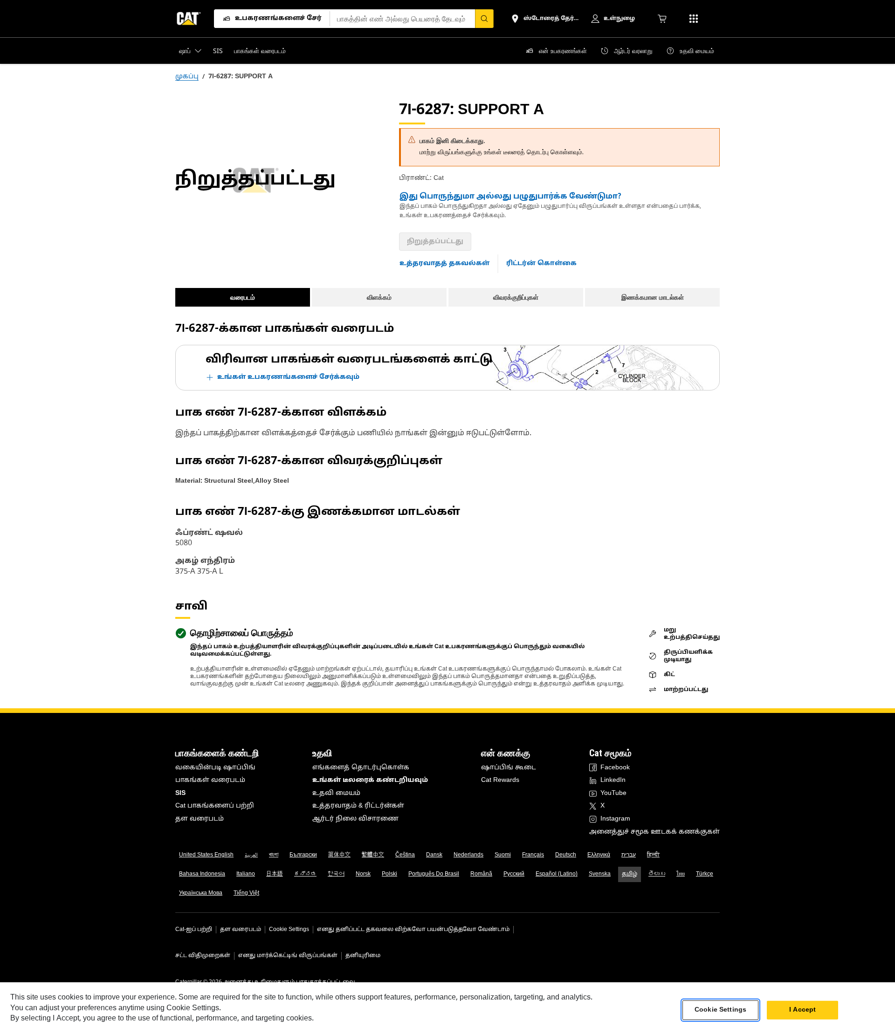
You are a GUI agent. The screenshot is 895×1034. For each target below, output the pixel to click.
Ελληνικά (598, 855)
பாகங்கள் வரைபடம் (210, 780)
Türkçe (704, 874)
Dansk (434, 855)
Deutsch (565, 855)
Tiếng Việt (246, 893)
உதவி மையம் (336, 793)
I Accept (802, 1010)
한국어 (336, 874)
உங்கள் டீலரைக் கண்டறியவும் (370, 780)
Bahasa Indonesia (202, 874)
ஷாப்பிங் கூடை (508, 768)
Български (303, 855)
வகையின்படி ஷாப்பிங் (215, 768)
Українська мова (200, 893)
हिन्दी (653, 855)
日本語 (274, 874)
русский (513, 874)
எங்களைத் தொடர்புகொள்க (360, 768)
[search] (484, 18)
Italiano (245, 874)
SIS (180, 793)
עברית (628, 855)
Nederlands (468, 855)
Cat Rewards (500, 780)
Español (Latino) (557, 874)
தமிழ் (629, 874)
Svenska (600, 874)
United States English (206, 855)
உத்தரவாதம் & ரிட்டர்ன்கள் (358, 806)
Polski (389, 874)
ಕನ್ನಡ (305, 874)
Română (481, 874)
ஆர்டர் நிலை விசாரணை (355, 819)
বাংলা (273, 855)
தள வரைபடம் (199, 819)
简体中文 (339, 855)
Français (533, 855)
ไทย (680, 874)
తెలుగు (656, 874)
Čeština (405, 855)
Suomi (503, 855)
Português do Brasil (433, 874)
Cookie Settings (289, 929)
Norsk (363, 874)
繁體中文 (373, 855)
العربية (251, 855)
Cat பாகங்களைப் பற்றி (214, 806)
